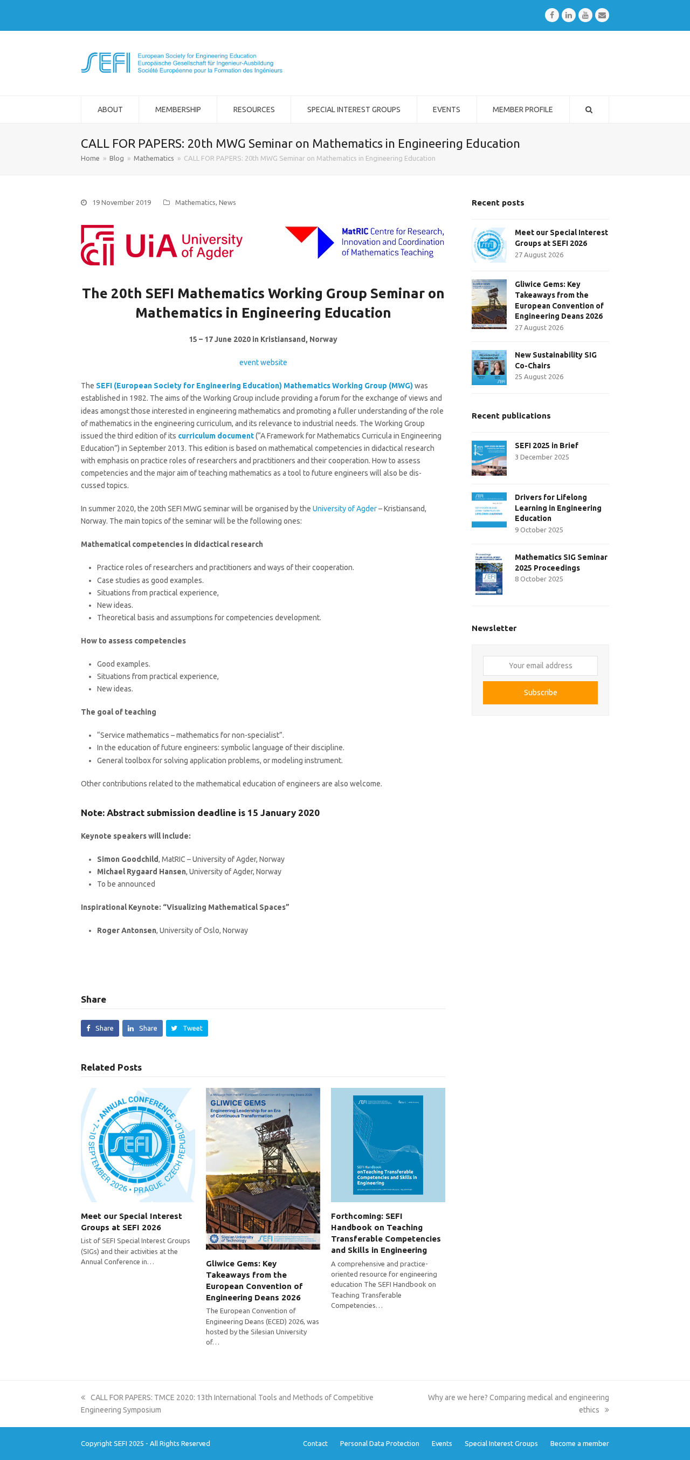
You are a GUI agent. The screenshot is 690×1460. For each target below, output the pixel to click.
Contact (315, 1443)
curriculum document (216, 435)
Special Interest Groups (501, 1443)
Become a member (579, 1443)
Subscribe (540, 692)
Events (442, 1443)
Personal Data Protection (379, 1443)
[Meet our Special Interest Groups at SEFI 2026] (138, 1144)
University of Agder (345, 508)
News (227, 202)
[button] (100, 1028)
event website (263, 362)
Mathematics (195, 202)
